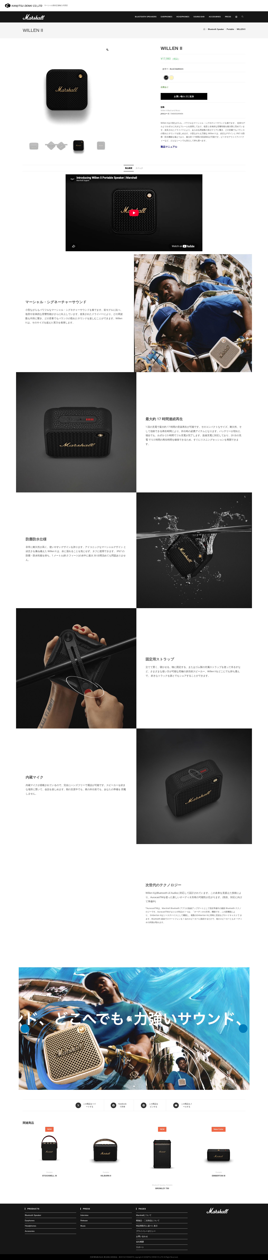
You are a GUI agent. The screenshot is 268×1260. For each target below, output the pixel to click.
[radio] (166, 78)
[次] (243, 1028)
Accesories (29, 1231)
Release (84, 1220)
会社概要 (140, 1242)
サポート (140, 1247)
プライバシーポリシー (146, 1231)
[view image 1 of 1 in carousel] (134, 1086)
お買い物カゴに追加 (184, 96)
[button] (134, 1028)
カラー (165, 69)
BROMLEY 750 (162, 1188)
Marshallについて (143, 1215)
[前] (25, 1028)
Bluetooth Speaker (158, 1185)
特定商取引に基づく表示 (147, 1226)
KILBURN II (106, 1176)
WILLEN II (241, 29)
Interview (84, 1215)
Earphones (29, 1220)
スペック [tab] (139, 168)
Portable (49, 1172)
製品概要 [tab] (128, 168)
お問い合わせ (142, 1236)
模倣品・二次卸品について (148, 1220)
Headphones (30, 1226)
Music (83, 1226)
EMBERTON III (218, 1176)
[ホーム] (204, 29)
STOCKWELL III (49, 1176)
